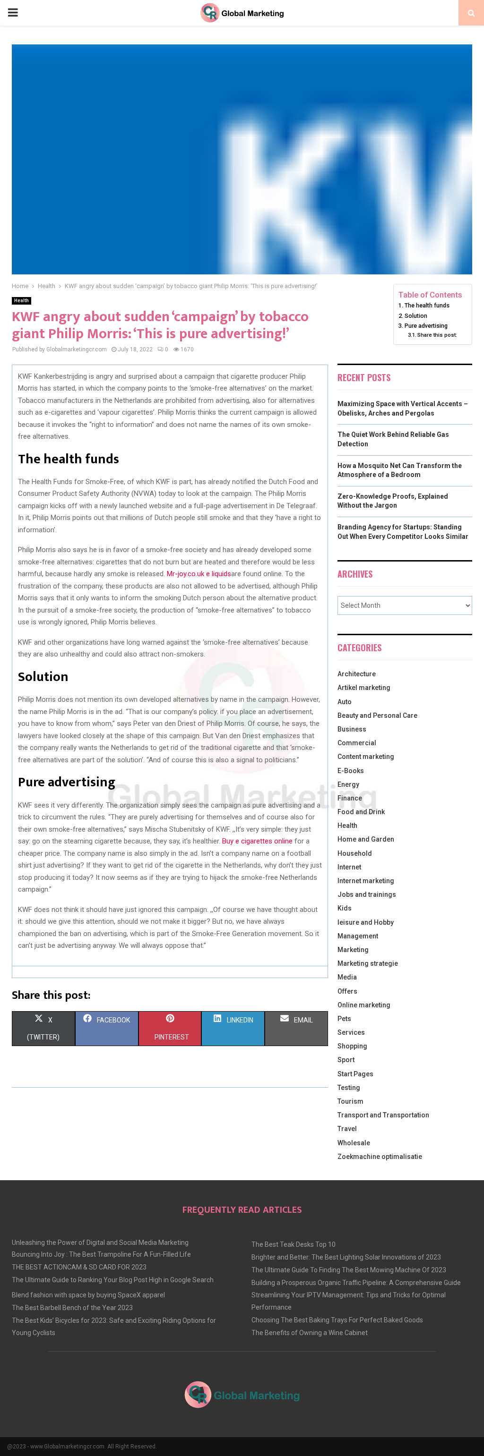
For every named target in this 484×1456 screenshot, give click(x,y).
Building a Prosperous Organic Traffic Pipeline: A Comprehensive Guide (356, 1282)
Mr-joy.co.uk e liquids (199, 574)
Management (357, 936)
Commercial (356, 743)
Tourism (350, 1101)
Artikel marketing (363, 687)
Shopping (352, 1046)
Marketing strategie (367, 963)
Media (347, 977)
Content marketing (365, 756)
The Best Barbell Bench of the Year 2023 (72, 1307)
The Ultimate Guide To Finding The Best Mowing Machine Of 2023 (348, 1270)
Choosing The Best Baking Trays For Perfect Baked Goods (337, 1320)
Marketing (353, 950)
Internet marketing (365, 881)
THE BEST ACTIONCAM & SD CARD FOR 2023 (79, 1267)
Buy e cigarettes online (257, 841)
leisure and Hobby (365, 922)
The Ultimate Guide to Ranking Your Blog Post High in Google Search (113, 1280)
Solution (416, 315)
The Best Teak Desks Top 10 (293, 1244)
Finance (349, 798)
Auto (344, 702)
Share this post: (437, 335)
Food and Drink (361, 812)
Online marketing (363, 1005)
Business (351, 729)
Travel (347, 1128)
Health (21, 300)
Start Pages (355, 1074)
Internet (349, 867)
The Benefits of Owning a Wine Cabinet (309, 1333)
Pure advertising (426, 325)
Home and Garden (365, 839)
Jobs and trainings (366, 894)
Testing (348, 1087)
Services (351, 1032)
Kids (344, 908)
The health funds (427, 305)
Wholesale (353, 1143)
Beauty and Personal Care (377, 715)
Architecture (356, 674)
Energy (348, 784)
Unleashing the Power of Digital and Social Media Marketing (100, 1242)
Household (354, 853)
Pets (344, 1018)
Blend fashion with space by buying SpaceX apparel (88, 1295)
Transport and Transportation (383, 1115)
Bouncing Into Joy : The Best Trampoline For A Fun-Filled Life (101, 1254)
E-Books (350, 771)
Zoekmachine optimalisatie (379, 1156)
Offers (347, 991)
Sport (345, 1060)
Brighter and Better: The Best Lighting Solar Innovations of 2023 (346, 1257)
